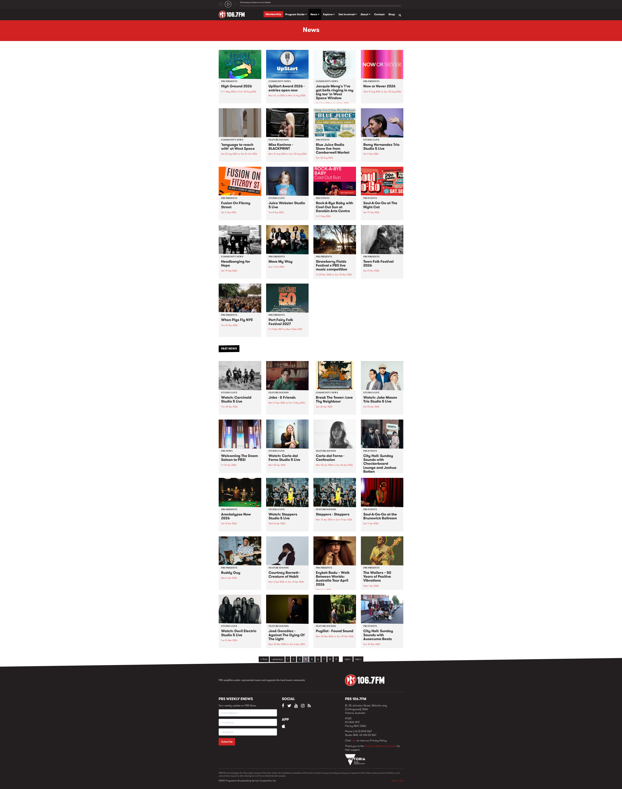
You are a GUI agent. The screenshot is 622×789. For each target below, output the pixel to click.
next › (348, 659)
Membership (273, 14)
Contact (379, 14)
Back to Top (397, 780)
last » (358, 659)
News (314, 14)
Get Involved (347, 14)
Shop (391, 14)
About (365, 14)
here (353, 740)
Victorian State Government (380, 746)
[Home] (232, 14)
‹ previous (277, 659)
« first (264, 659)
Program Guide (295, 14)
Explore (328, 14)
